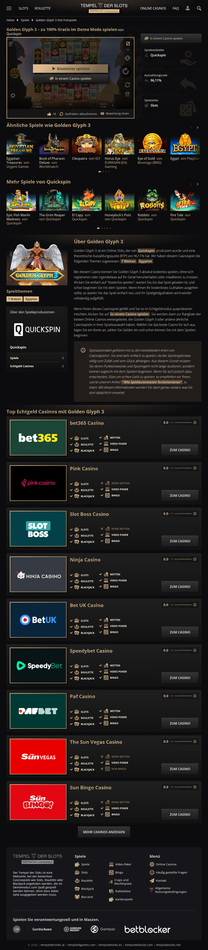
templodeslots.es (110, 945)
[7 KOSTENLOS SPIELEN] (21, 143)
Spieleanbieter (154, 50)
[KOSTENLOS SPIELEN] (54, 143)
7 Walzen (128, 261)
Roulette (43, 8)
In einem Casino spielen (166, 38)
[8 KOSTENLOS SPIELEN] (119, 143)
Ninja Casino (85, 559)
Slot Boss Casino (89, 514)
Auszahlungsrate (155, 75)
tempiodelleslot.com (139, 945)
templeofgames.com (81, 945)
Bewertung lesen (117, 113)
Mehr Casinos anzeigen (104, 832)
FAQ (176, 8)
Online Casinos (153, 8)
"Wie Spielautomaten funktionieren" (152, 382)
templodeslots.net (168, 945)
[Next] (197, 127)
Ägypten (145, 261)
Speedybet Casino (91, 651)
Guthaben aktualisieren (81, 114)
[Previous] (191, 127)
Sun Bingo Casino (91, 787)
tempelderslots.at (53, 945)
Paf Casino (82, 696)
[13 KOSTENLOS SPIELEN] (152, 143)
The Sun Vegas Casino (96, 742)
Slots (23, 8)
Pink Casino (84, 468)
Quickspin (146, 250)
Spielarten (151, 100)
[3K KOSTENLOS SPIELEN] (87, 143)
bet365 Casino (87, 423)
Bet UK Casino (87, 605)
